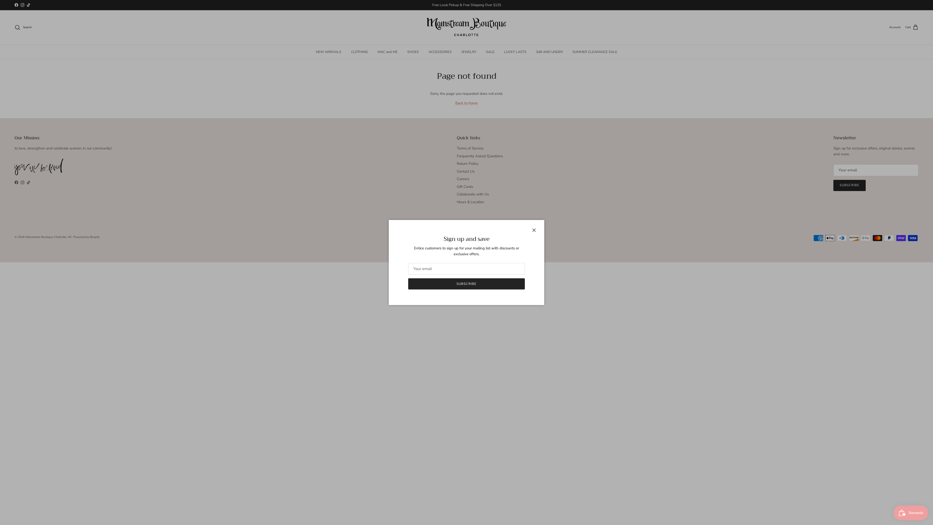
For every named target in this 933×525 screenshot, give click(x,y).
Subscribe (466, 284)
